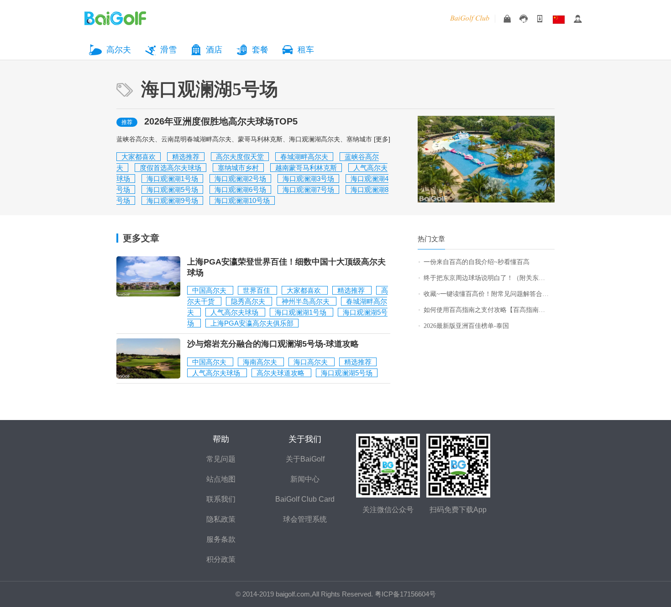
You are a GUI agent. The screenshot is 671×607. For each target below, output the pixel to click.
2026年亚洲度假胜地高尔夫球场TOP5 (221, 121)
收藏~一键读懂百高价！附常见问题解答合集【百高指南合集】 (489, 294)
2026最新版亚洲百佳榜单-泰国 (466, 325)
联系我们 (221, 499)
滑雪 (168, 49)
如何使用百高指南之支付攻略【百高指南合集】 (489, 309)
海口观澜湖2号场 (240, 178)
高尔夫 (118, 49)
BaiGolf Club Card (305, 499)
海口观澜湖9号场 (172, 200)
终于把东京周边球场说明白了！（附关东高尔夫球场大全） (489, 278)
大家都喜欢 (138, 157)
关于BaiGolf (305, 459)
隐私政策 (221, 519)
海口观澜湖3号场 (308, 178)
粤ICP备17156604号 (405, 594)
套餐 (260, 49)
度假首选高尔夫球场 (170, 167)
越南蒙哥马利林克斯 (306, 167)
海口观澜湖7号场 (308, 189)
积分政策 (221, 559)
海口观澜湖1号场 (172, 178)
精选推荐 (185, 157)
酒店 (214, 49)
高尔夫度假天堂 (240, 157)
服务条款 (221, 539)
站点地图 (221, 479)
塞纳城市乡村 (238, 167)
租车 (306, 49)
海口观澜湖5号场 (172, 189)
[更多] (382, 139)
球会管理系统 (305, 519)
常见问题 (221, 459)
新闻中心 (305, 479)
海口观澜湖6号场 (240, 189)
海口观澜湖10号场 (242, 200)
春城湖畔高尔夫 (304, 157)
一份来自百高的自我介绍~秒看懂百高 (476, 262)
